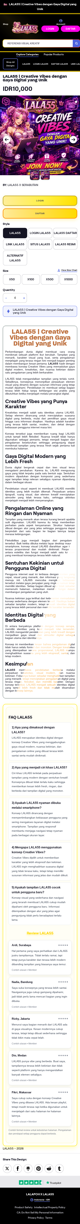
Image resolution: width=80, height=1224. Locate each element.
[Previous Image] (6, 139)
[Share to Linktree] (28, 1168)
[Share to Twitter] (7, 1168)
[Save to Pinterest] (38, 1168)
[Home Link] (25, 28)
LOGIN (50, 28)
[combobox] (38, 43)
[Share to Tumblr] (59, 1168)
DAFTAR (40, 213)
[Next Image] (73, 139)
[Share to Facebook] (17, 1168)
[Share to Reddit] (48, 1168)
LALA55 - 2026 (13, 1148)
